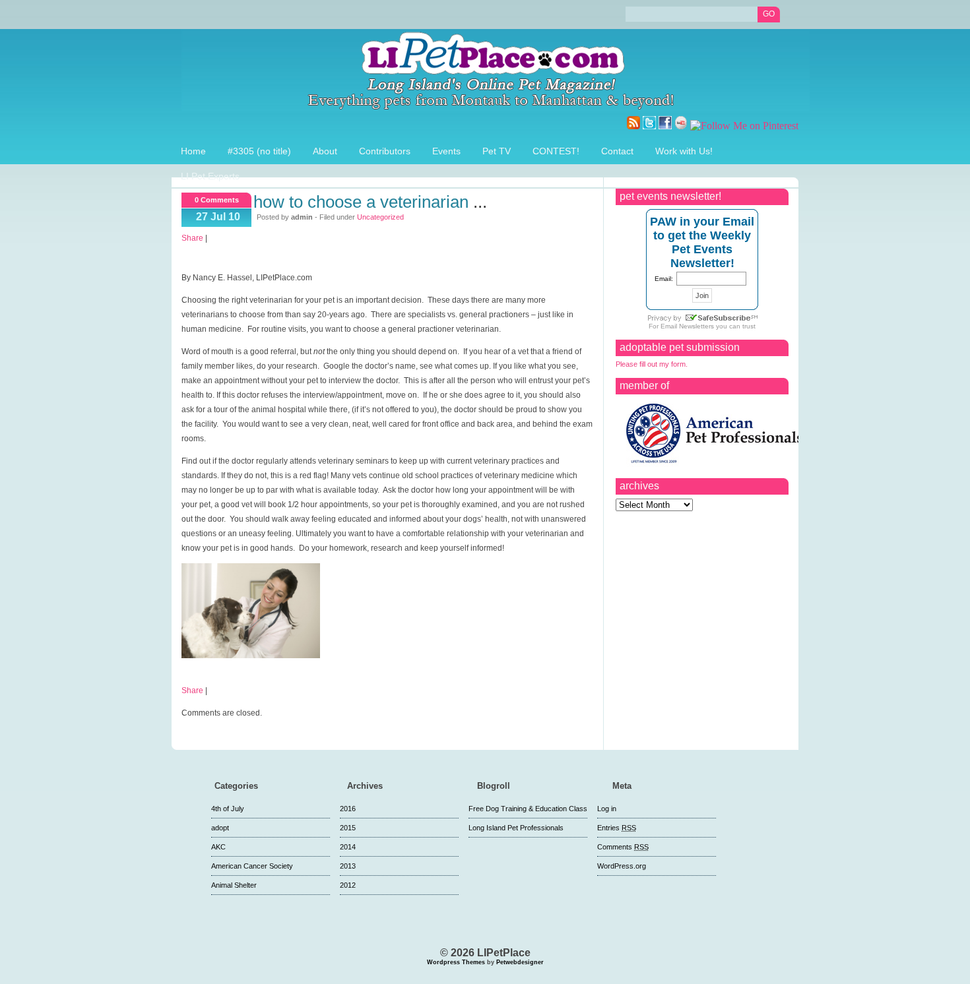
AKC (218, 847)
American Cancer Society (252, 866)
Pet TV (496, 151)
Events (446, 151)
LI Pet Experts (210, 176)
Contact (617, 151)
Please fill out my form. (652, 364)
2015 (348, 828)
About (325, 151)
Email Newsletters (687, 326)
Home (193, 151)
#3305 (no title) (259, 151)
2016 (348, 809)
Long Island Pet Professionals (516, 828)
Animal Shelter (234, 885)
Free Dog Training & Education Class (528, 809)
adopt (220, 828)
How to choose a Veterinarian (361, 202)
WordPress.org (621, 866)
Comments (623, 847)
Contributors (384, 151)
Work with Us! (684, 151)
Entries (616, 828)
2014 (348, 847)
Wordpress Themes (456, 962)
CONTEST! (556, 151)
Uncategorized (380, 217)
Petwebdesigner (520, 962)
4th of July (227, 809)
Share (192, 238)
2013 (348, 866)
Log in (606, 809)
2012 (348, 885)
